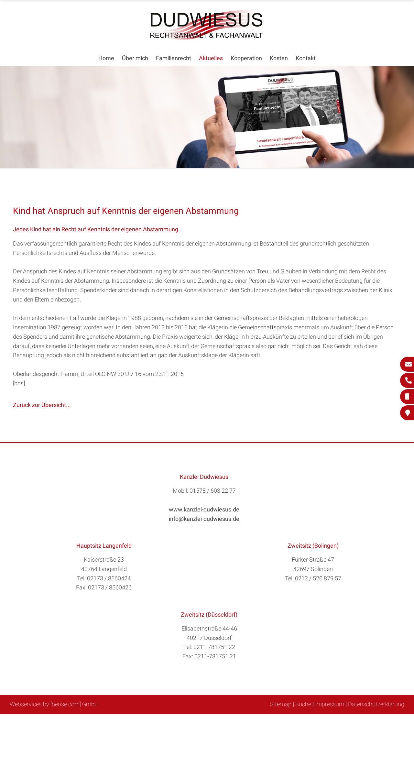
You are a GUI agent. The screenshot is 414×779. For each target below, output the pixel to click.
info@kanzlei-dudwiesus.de (204, 518)
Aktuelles (211, 58)
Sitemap (280, 704)
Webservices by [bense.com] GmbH (54, 704)
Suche (303, 704)
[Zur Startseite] (207, 37)
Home (106, 58)
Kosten (279, 58)
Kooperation (246, 58)
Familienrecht (173, 58)
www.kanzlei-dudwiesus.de (204, 509)
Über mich (135, 58)
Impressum (329, 704)
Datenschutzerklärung (376, 704)
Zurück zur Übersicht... (42, 404)
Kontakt (306, 58)
